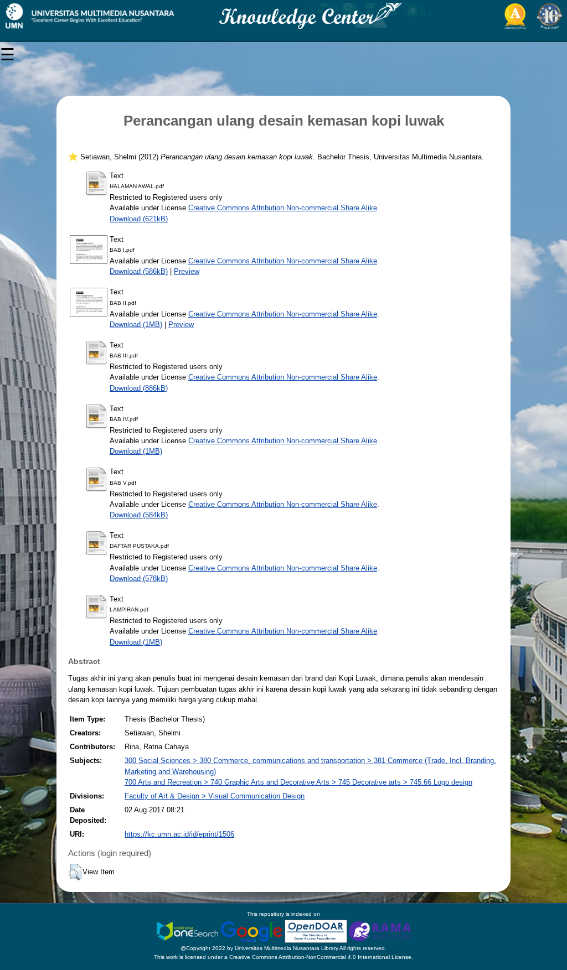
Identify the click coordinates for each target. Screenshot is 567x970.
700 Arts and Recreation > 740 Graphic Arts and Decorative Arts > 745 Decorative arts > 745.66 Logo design (298, 782)
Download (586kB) (139, 271)
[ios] (188, 931)
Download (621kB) (139, 219)
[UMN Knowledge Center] (283, 16)
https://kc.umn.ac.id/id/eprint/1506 (179, 834)
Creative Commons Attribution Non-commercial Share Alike (282, 208)
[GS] (252, 931)
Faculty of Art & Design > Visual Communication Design (215, 796)
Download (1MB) (136, 324)
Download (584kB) (139, 515)
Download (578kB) (139, 578)
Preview (186, 271)
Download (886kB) (139, 388)
